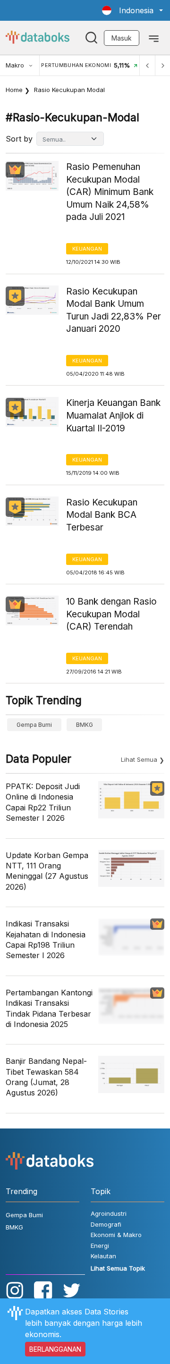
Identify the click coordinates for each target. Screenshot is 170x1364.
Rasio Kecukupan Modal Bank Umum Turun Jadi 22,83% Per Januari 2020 (113, 310)
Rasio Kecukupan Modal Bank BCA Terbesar (101, 515)
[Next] (162, 65)
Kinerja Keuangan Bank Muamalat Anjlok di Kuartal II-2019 (113, 415)
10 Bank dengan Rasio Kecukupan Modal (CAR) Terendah (111, 614)
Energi (100, 1245)
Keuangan (87, 248)
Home (14, 89)
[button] (132, 10)
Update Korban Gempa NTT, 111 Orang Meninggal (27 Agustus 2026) (47, 871)
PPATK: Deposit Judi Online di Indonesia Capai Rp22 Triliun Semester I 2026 (43, 802)
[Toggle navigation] (153, 37)
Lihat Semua (139, 759)
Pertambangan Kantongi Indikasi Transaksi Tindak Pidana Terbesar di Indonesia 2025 (49, 1008)
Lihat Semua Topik (118, 1268)
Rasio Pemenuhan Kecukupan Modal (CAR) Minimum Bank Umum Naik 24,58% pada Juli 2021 (109, 191)
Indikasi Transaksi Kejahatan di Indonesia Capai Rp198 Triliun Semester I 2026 (45, 939)
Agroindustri (109, 1213)
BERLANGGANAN (55, 1349)
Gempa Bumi (34, 724)
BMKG (84, 724)
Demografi (106, 1224)
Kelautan (103, 1256)
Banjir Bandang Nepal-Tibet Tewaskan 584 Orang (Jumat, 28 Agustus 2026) (46, 1076)
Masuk (121, 38)
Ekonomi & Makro (116, 1234)
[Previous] (147, 65)
